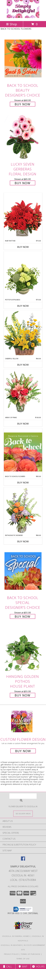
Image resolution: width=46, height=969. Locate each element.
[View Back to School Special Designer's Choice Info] (23, 571)
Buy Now (22, 104)
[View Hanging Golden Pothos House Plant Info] (23, 649)
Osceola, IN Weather (11, 945)
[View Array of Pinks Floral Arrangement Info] (23, 393)
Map (24, 966)
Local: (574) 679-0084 (23, 880)
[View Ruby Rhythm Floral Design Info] (23, 216)
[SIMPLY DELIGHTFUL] (23, 17)
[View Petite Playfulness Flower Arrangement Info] (23, 275)
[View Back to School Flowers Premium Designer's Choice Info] (23, 451)
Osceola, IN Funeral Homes (16, 936)
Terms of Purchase (30, 954)
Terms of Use (23, 958)
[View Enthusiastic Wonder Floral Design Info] (23, 510)
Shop (13, 24)
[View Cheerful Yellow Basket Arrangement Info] (23, 334)
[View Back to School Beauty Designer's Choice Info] (23, 58)
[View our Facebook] (23, 859)
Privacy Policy (11, 954)
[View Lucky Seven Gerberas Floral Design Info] (23, 137)
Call (8, 966)
